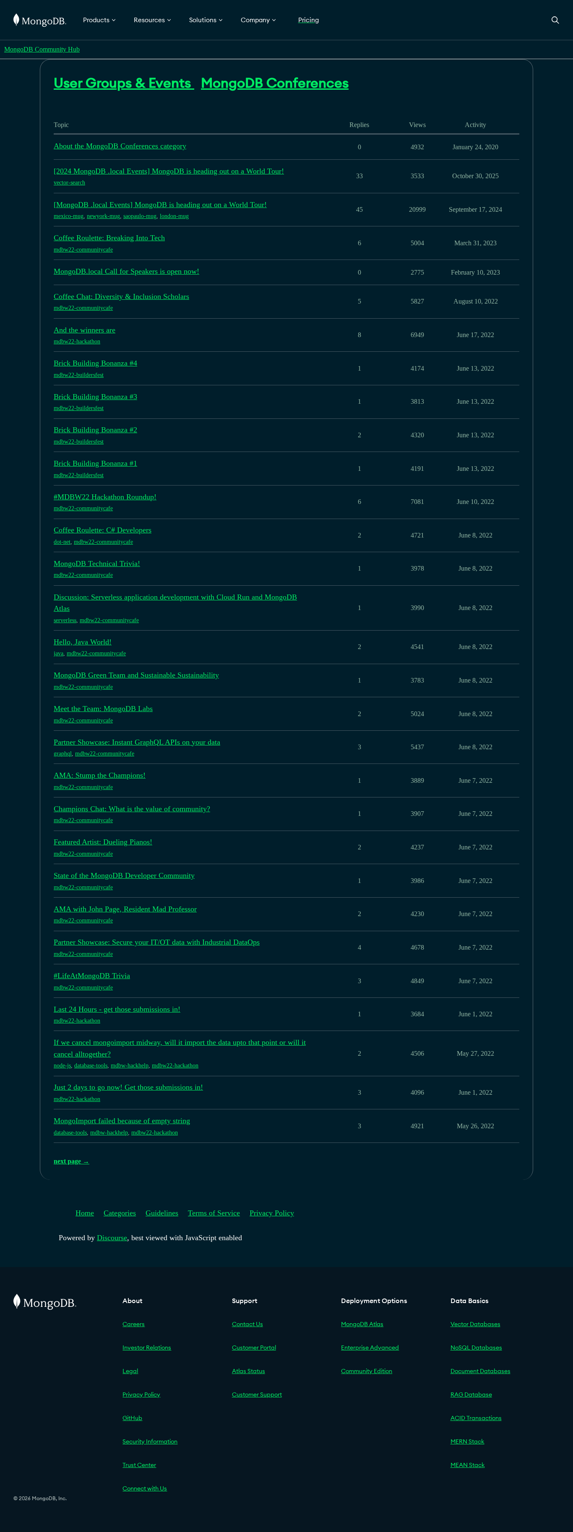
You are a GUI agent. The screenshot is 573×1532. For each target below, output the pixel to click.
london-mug (174, 216)
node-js (62, 1065)
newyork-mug (103, 216)
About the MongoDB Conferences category (120, 146)
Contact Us (247, 1324)
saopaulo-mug (139, 216)
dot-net (62, 542)
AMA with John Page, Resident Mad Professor (125, 909)
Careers (133, 1324)
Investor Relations (146, 1347)
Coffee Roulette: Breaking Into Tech (109, 238)
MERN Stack (467, 1441)
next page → (71, 1161)
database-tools (90, 1065)
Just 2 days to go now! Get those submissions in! (128, 1087)
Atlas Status (248, 1371)
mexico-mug (68, 216)
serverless (65, 620)
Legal (130, 1371)
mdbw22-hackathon (77, 341)
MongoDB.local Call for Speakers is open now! (126, 271)
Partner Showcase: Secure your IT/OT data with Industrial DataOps (157, 942)
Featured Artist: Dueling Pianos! (103, 842)
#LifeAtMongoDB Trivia (92, 975)
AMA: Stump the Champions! (100, 775)
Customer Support (257, 1394)
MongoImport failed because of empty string (122, 1121)
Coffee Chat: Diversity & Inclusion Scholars (121, 296)
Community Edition (366, 1371)
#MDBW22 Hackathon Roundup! (105, 497)
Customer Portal (254, 1347)
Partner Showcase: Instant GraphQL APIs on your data (137, 742)
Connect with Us (144, 1488)
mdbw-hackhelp (129, 1065)
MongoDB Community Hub (42, 49)
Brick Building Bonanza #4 (95, 363)
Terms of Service (214, 1213)
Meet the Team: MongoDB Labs (103, 708)
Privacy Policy (272, 1213)
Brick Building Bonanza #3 (95, 396)
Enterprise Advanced (370, 1347)
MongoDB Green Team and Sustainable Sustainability (136, 675)
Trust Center (139, 1465)
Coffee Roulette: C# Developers (102, 530)
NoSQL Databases (476, 1347)
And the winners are (84, 330)
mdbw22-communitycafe (83, 250)
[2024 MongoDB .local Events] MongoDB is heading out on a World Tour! (169, 171)
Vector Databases (475, 1324)
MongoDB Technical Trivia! (97, 563)
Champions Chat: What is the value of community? (132, 809)
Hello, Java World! (83, 642)
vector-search (69, 182)
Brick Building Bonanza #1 (95, 463)
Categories (120, 1213)
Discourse (112, 1237)
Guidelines (162, 1213)
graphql (63, 753)
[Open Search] (555, 20)
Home (85, 1213)
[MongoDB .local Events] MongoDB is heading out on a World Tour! (160, 204)
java (58, 653)
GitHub (132, 1418)
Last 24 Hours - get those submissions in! (117, 1009)
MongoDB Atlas (362, 1324)
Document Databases (480, 1371)
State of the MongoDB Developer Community (124, 875)
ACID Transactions (476, 1418)
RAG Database (471, 1394)
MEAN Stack (468, 1465)
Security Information (149, 1441)
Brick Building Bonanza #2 (95, 430)
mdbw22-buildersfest (79, 375)
